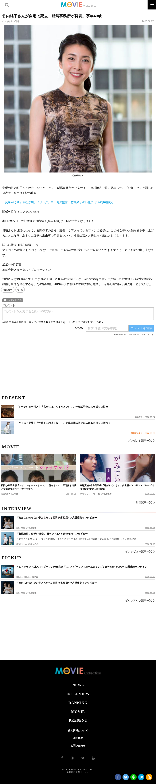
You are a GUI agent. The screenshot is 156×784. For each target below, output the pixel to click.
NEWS (78, 685)
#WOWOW (5, 494)
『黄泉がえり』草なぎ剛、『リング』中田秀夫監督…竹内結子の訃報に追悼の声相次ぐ (58, 202)
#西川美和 (20, 593)
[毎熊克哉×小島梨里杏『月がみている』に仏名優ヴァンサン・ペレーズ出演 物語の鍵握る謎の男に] (117, 468)
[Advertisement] (78, 364)
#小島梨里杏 (106, 494)
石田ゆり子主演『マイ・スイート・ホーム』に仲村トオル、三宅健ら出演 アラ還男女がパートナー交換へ (38, 487)
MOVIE (78, 712)
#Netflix (19, 577)
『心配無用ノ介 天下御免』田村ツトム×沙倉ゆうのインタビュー (52, 533)
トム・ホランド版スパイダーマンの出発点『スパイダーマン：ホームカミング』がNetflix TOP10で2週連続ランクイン (81, 566)
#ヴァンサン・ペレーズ (90, 494)
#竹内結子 (7, 21)
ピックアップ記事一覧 (138, 600)
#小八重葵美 (31, 593)
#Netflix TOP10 (31, 577)
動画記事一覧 (144, 502)
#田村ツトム (21, 544)
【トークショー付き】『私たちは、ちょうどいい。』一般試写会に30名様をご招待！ (63, 406)
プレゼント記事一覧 (140, 440)
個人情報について (78, 730)
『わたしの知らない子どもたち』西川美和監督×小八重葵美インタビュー (56, 582)
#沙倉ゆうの (33, 544)
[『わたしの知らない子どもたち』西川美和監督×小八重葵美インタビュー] (7, 587)
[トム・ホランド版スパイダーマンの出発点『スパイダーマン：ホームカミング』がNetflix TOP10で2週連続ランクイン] (7, 571)
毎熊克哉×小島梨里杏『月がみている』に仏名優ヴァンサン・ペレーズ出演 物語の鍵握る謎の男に (117, 487)
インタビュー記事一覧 (138, 551)
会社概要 (78, 738)
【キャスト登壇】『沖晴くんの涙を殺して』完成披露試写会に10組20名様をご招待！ (63, 422)
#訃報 (17, 21)
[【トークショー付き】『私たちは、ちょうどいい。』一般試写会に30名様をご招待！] (7, 411)
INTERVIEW (78, 694)
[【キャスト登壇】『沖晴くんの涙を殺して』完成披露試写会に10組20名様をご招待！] (7, 427)
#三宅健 (14, 494)
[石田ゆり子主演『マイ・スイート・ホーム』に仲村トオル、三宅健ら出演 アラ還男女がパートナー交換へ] (38, 468)
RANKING (78, 703)
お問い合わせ (78, 745)
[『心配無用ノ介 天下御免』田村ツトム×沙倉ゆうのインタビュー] (7, 538)
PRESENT (78, 720)
